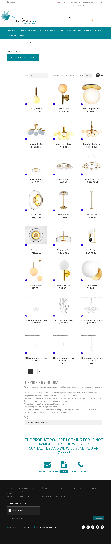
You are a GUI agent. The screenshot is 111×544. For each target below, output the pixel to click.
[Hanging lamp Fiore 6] (64, 164)
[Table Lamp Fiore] (64, 200)
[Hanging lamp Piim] (36, 94)
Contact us (80, 6)
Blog (72, 6)
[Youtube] (92, 527)
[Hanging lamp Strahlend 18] (91, 129)
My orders (11, 496)
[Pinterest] (97, 527)
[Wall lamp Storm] (91, 270)
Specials (10, 488)
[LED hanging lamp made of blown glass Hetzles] (91, 306)
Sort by (26, 75)
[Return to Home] (8, 42)
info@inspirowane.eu (48, 527)
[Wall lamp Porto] (36, 235)
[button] (63, 422)
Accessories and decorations (51, 30)
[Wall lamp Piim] (64, 94)
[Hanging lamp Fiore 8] (91, 164)
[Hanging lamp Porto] (64, 235)
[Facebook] (83, 527)
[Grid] (98, 75)
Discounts (23, 35)
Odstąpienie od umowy (15, 491)
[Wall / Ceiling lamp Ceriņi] (91, 94)
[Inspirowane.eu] (13, 18)
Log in (91, 16)
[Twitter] (88, 527)
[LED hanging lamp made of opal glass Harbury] (36, 343)
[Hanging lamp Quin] (36, 270)
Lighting (20, 30)
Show (81, 75)
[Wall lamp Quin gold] (64, 270)
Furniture (32, 30)
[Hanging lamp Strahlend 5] (36, 129)
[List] (102, 75)
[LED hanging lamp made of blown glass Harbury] (36, 306)
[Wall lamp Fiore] (36, 200)
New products (23, 488)
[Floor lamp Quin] (91, 235)
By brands (9, 30)
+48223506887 (23, 527)
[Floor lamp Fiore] (91, 200)
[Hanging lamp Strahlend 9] (64, 129)
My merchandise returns (28, 496)
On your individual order (92, 30)
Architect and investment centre (82, 3)
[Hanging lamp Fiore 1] (36, 164)
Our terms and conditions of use (57, 488)
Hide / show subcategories (22, 58)
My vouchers (61, 496)
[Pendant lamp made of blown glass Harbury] (64, 306)
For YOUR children (74, 30)
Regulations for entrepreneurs (85, 488)
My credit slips (46, 496)
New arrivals (12, 35)
